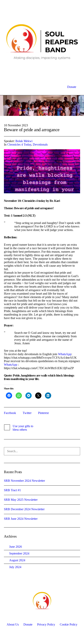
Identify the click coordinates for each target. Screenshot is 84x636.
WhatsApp (64, 354)
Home (22, 110)
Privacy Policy (46, 624)
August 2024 (17, 560)
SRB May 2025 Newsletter (21, 499)
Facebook (10, 413)
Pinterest (43, 413)
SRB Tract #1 (12, 490)
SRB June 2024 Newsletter (21, 518)
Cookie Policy (68, 624)
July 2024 (15, 567)
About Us (13, 624)
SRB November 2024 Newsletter (24, 480)
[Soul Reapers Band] (42, 42)
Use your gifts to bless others (23, 427)
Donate (27, 624)
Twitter (27, 413)
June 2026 (15, 546)
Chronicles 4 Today (19, 144)
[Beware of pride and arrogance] (42, 171)
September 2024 (19, 553)
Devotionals (40, 144)
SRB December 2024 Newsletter (24, 509)
